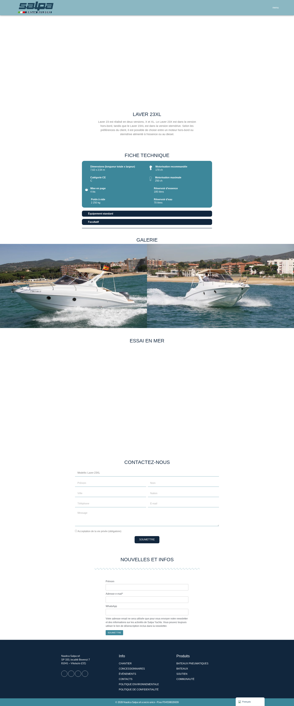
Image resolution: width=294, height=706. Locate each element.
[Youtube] (78, 674)
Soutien (181, 674)
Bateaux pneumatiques (192, 663)
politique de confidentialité (139, 689)
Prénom (110, 581)
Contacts (125, 679)
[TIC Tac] (85, 674)
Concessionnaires (132, 668)
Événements (127, 674)
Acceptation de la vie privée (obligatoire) (99, 531)
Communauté (185, 679)
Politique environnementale (139, 684)
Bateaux (182, 668)
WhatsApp (111, 606)
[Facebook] (64, 674)
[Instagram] (71, 674)
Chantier (125, 663)
